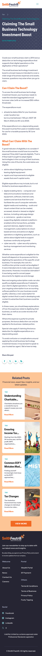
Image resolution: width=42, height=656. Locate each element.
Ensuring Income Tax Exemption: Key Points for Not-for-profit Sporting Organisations (21, 437)
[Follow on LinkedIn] (15, 361)
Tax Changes (21, 502)
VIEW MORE (21, 523)
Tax (3, 14)
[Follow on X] (10, 361)
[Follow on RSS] (21, 361)
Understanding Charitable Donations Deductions (21, 404)
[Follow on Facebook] (4, 361)
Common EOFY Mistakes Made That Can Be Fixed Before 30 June (21, 471)
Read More (8, 414)
